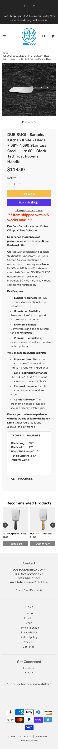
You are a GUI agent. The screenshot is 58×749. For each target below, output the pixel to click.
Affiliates (29, 642)
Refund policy (29, 637)
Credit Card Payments (29, 590)
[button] (23, 122)
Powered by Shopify (29, 740)
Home (5, 53)
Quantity (11, 178)
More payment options (29, 210)
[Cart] (53, 36)
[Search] (43, 36)
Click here (42, 582)
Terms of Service (29, 627)
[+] (20, 184)
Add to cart (15, 543)
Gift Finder (29, 646)
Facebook (29, 668)
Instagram (29, 672)
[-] (8, 184)
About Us (29, 618)
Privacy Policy (29, 632)
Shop (29, 622)
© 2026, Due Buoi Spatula (19, 736)
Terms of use (41, 736)
